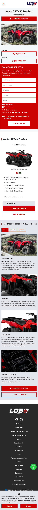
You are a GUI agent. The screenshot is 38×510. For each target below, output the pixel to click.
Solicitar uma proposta (19, 208)
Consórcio (19, 447)
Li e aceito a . (16, 117)
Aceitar (9, 506)
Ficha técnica (11, 203)
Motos (18, 424)
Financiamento (19, 443)
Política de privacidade (19, 484)
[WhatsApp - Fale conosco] (33, 466)
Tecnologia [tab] (12, 229)
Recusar (28, 506)
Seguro (19, 439)
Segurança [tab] (21, 229)
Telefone (17, 112)
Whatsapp (7, 112)
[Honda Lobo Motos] (32, 5)
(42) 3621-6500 (20, 54)
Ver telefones (20, 395)
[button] (3, 36)
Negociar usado (8, 107)
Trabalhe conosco (19, 480)
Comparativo (19, 427)
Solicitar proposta (19, 123)
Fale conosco (19, 477)
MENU (3, 5)
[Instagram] (21, 419)
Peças (19, 454)
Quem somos (19, 473)
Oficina (19, 462)
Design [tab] (5, 229)
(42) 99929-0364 (20, 61)
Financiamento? (8, 104)
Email (25, 112)
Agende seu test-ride (20, 19)
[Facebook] (16, 419)
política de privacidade (24, 500)
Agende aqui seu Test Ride (19, 431)
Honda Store (19, 465)
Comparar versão (19, 214)
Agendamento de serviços (19, 458)
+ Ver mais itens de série (13, 197)
